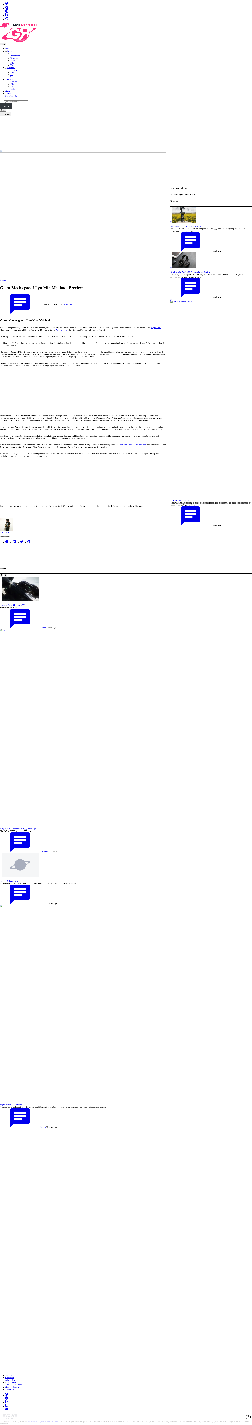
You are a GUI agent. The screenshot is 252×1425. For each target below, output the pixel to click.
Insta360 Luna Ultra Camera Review (185, 226)
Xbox (12, 60)
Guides (10, 79)
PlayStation (15, 56)
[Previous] (1, 575)
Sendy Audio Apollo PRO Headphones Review (190, 272)
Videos (8, 93)
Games (8, 91)
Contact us (9, 1378)
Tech (12, 77)
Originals (44, 851)
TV (11, 65)
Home (7, 49)
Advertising (10, 1380)
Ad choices (10, 1389)
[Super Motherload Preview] (18, 906)
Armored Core (62, 330)
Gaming (13, 70)
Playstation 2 (156, 327)
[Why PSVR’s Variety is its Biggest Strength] (126, 630)
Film (12, 63)
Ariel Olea (68, 304)
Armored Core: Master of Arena (133, 445)
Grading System (12, 1387)
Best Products (11, 96)
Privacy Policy (11, 1382)
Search (6, 106)
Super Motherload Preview (11, 1104)
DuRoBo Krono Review (180, 500)
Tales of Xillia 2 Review (10, 881)
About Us (9, 1375)
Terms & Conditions (13, 1385)
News (9, 51)
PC (11, 53)
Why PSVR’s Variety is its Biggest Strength (18, 829)
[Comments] (19, 304)
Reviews (11, 67)
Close (3, 110)
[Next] (5, 575)
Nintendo (14, 58)
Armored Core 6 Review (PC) (12, 605)
